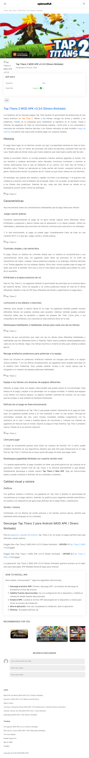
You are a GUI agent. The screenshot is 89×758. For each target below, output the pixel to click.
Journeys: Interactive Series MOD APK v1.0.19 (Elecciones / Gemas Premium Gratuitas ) (35, 707)
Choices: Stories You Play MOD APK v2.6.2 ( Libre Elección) (25, 711)
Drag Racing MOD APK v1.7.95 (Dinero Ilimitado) (20, 715)
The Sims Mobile (9, 734)
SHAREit (7, 746)
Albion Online (8, 703)
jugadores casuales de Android (23, 535)
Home (6, 10)
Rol (44, 83)
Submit (80, 681)
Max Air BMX (8, 742)
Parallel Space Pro (10, 738)
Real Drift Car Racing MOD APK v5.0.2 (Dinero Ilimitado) (23, 695)
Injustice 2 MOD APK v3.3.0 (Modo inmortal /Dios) (21, 699)
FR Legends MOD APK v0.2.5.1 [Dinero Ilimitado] (21, 727)
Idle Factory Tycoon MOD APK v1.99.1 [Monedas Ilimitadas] (24, 730)
